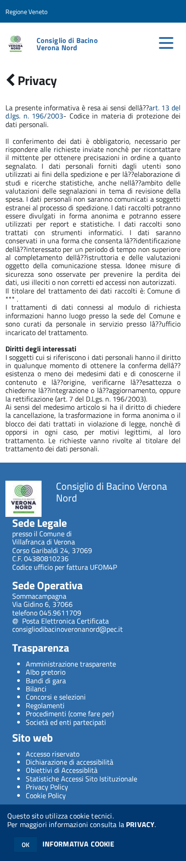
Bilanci (36, 688)
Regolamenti (45, 705)
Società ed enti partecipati (66, 722)
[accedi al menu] (166, 43)
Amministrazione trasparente (71, 663)
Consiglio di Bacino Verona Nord (67, 44)
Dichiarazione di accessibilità (69, 762)
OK (25, 844)
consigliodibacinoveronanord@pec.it (67, 629)
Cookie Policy (46, 795)
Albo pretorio (45, 672)
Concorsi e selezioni (56, 696)
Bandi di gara (46, 680)
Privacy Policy (47, 786)
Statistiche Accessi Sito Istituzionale (81, 778)
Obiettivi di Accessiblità (62, 770)
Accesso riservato (52, 753)
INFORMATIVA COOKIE (78, 843)
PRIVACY (140, 824)
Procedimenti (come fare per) (70, 713)
